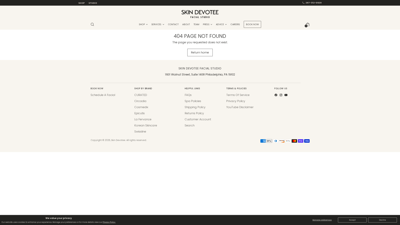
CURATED (140, 95)
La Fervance (142, 119)
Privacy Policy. (109, 222)
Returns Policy (194, 113)
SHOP (81, 3)
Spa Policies (193, 101)
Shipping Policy (195, 107)
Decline (382, 220)
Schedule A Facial (103, 95)
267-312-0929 (314, 3)
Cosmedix (141, 107)
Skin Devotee (118, 140)
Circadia (140, 101)
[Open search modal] (92, 24)
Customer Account (198, 119)
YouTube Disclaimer (240, 107)
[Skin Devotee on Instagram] (281, 95)
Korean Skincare (145, 125)
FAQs (188, 95)
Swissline (140, 131)
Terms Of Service (238, 95)
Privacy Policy (235, 101)
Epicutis (139, 113)
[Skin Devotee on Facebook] (276, 95)
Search (190, 125)
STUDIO (93, 3)
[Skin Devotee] (200, 14)
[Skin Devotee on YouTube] (286, 95)
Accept (352, 220)
